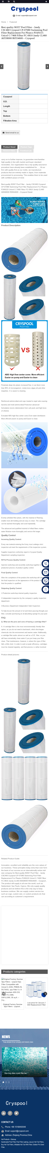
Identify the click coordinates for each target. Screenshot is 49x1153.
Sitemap (13, 1139)
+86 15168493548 (18, 1127)
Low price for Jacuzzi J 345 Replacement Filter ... (36, 1004)
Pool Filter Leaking (22, 1142)
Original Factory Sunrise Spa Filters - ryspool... (12, 1005)
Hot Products (5, 1139)
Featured (13, 22)
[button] (47, 66)
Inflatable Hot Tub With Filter (23, 1145)
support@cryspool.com (19, 1131)
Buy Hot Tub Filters (7, 1145)
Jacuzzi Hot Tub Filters (36, 1142)
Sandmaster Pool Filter (8, 1142)
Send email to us (12, 133)
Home (3, 22)
